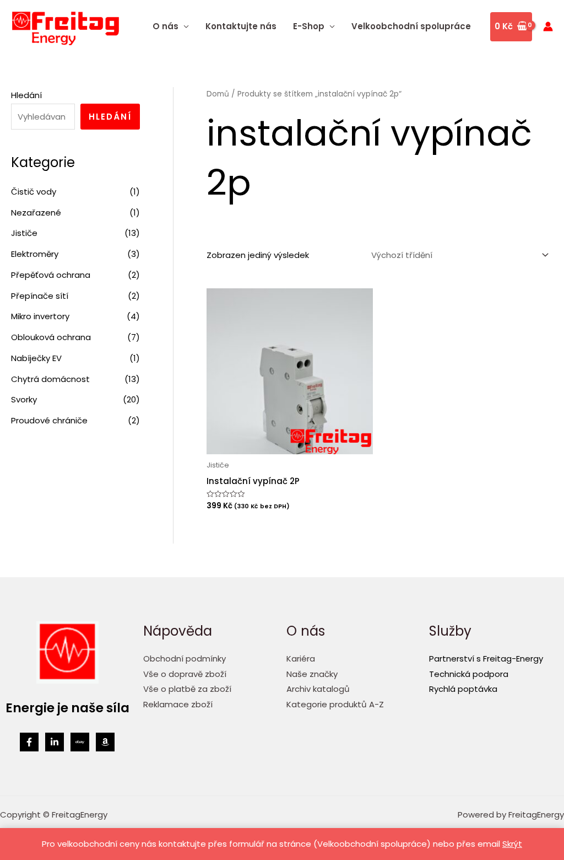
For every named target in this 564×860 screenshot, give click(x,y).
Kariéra (300, 658)
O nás (165, 26)
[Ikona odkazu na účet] (548, 26)
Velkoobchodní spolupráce (411, 26)
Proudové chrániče (49, 420)
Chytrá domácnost (50, 379)
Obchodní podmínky (184, 658)
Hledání (26, 95)
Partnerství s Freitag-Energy (486, 658)
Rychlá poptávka (463, 689)
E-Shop (308, 26)
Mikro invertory (40, 316)
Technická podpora (468, 674)
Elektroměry (34, 254)
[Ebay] (79, 742)
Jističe (24, 233)
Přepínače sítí (39, 296)
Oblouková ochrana (51, 337)
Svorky (24, 399)
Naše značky (312, 674)
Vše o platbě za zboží (187, 689)
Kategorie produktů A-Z (335, 704)
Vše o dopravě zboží (184, 674)
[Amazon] (105, 742)
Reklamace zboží (178, 704)
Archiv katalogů (318, 689)
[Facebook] (29, 742)
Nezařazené (36, 212)
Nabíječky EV (36, 358)
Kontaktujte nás (240, 26)
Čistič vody (33, 191)
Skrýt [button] (512, 844)
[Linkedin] (54, 742)
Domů (218, 94)
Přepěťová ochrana (50, 275)
